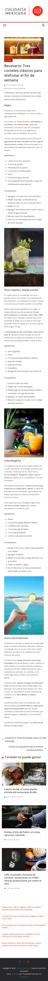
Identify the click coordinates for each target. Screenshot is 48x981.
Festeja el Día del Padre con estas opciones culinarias (22, 834)
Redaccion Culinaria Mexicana (16, 88)
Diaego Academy (23, 122)
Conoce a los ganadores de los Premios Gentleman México (26, 748)
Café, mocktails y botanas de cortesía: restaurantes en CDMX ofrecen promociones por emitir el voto (22, 879)
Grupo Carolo (17, 725)
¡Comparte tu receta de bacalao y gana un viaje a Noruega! (25, 739)
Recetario (8, 60)
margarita (10, 466)
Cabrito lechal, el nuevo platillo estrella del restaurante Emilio (20, 791)
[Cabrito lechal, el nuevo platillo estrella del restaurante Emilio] (24, 764)
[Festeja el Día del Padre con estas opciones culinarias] (24, 807)
